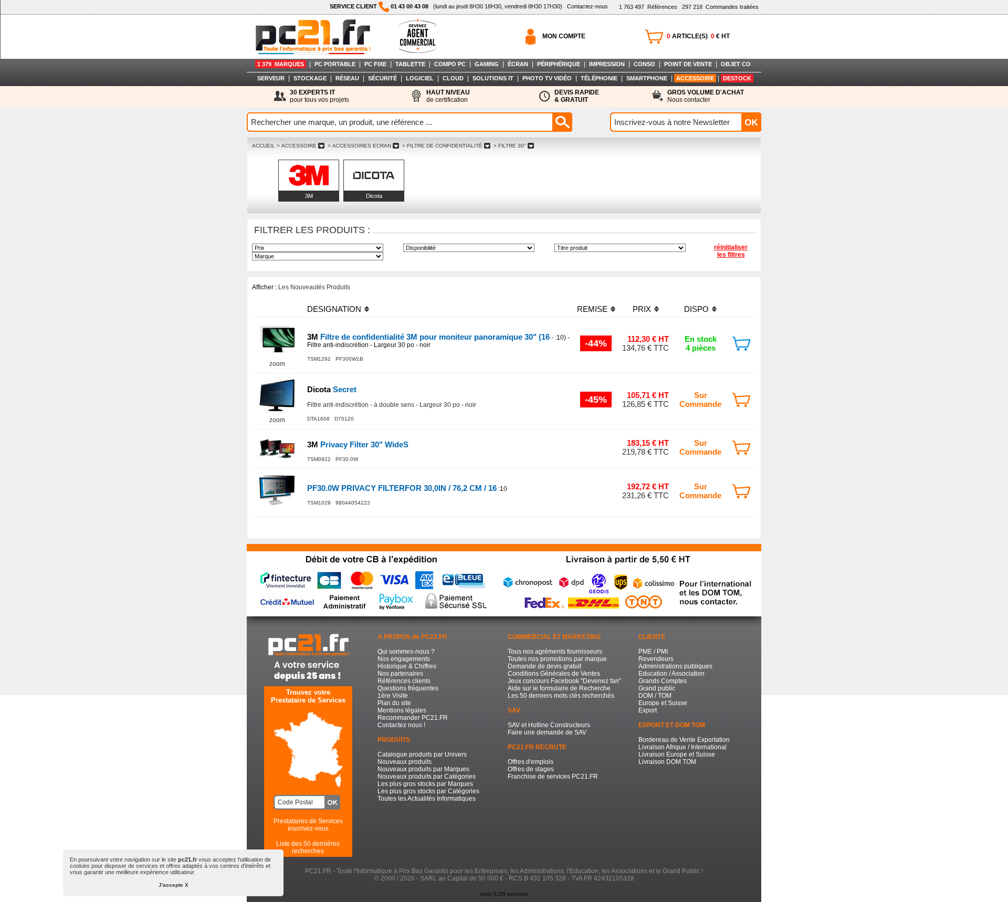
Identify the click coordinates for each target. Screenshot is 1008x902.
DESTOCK (737, 78)
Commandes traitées (720, 7)
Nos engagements (403, 659)
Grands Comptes (662, 681)
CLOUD (453, 78)
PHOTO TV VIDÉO (547, 78)
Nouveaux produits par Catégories (426, 776)
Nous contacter (705, 96)
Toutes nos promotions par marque (557, 659)
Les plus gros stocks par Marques (425, 784)
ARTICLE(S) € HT (698, 36)
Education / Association (671, 673)
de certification (448, 96)
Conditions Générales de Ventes (554, 673)
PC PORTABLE (334, 64)
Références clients (403, 681)
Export (647, 710)
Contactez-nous (587, 6)
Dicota (374, 196)
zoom (277, 364)
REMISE (592, 309)
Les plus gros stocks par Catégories (428, 791)
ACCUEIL (263, 146)
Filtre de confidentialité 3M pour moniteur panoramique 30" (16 (428, 336)
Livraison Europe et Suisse (676, 754)
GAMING (487, 64)
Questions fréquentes (407, 688)
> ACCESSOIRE (296, 146)
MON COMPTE (563, 36)
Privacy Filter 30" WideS (357, 444)
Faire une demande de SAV (547, 732)
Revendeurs (656, 659)
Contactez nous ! (401, 725)
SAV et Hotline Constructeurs (549, 725)
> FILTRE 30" (510, 146)
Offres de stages (531, 769)
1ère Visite (392, 695)
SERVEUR (271, 78)
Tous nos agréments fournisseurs (555, 651)
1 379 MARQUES (280, 64)
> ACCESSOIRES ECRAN (359, 146)
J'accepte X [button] (173, 885)
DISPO (696, 309)
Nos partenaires (400, 673)
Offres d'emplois (530, 761)
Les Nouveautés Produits (314, 287)
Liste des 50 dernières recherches (308, 847)
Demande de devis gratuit (544, 666)
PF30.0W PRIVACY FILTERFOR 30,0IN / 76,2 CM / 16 (402, 488)
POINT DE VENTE (688, 64)
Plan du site (394, 703)
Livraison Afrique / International (682, 747)
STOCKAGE (310, 78)
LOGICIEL (420, 78)
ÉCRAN (518, 64)
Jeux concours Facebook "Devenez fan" (564, 681)
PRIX (642, 309)
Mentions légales (401, 710)
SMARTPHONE (646, 78)
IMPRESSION (607, 64)
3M (309, 196)
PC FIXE (375, 64)
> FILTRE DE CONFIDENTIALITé (442, 146)
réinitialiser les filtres (731, 251)
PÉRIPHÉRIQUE (558, 64)
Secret (331, 389)
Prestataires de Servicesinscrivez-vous (308, 824)
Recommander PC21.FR (412, 717)
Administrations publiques (675, 666)
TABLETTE (410, 64)
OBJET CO (736, 64)
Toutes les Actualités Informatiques (426, 798)
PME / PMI (653, 651)
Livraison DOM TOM (667, 761)
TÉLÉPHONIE (599, 78)
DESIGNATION (334, 309)
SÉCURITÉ (382, 78)
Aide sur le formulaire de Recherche (559, 688)
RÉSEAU (347, 78)
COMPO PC (450, 64)
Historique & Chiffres (406, 666)
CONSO (644, 64)
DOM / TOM (654, 695)
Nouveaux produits (404, 761)
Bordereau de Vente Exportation (684, 739)
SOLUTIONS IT (492, 78)
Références (648, 7)
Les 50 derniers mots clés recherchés (561, 695)
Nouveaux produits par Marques (423, 769)
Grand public (656, 688)
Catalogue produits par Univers (422, 754)
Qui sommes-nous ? (406, 651)
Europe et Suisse (662, 703)
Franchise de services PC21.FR (553, 776)
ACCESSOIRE (695, 78)
